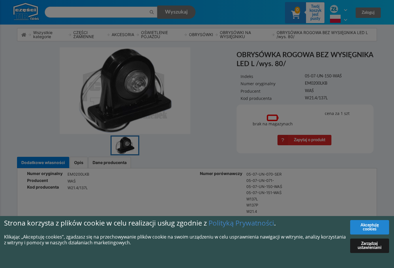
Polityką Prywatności (241, 223)
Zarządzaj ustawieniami (370, 246)
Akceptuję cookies (370, 227)
